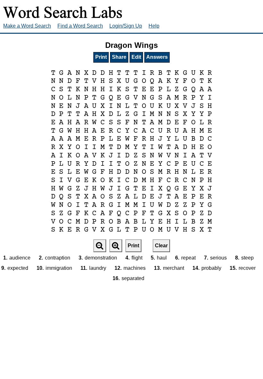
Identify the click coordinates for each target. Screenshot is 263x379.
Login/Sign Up (125, 26)
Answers (157, 57)
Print (101, 57)
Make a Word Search (27, 26)
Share (119, 57)
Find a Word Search (80, 26)
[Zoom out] (99, 245)
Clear (161, 245)
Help (153, 26)
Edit (136, 57)
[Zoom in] (115, 245)
